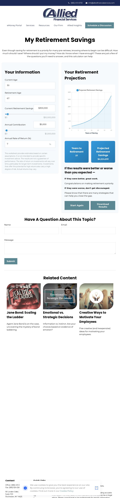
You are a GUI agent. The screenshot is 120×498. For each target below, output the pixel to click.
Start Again (76, 205)
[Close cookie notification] (97, 488)
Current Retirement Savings (19, 108)
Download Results (103, 205)
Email (64, 225)
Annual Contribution (15, 125)
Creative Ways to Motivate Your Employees (92, 317)
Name (7, 225)
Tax (34, 496)
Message (8, 240)
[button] (14, 25)
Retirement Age (13, 93)
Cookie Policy (66, 491)
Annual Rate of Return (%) (18, 138)
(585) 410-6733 (76, 3)
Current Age (11, 80)
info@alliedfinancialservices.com (101, 3)
